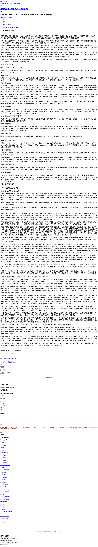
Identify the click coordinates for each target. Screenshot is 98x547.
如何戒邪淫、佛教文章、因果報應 (14, 9)
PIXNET (40, 531)
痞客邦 (6, 358)
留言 (9, 358)
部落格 (4, 21)
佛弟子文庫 (3, 482)
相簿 (4, 19)
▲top (1, 364)
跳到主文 (2, 11)
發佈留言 (2, 373)
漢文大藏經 (3, 445)
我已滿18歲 (3, 544)
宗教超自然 (9, 361)
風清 (1, 351)
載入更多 (2, 366)
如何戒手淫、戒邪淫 (11, 362)
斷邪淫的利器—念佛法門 (10, 27)
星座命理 (10, 17)
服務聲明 (59, 531)
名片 (4, 22)
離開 (6, 544)
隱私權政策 (55, 531)
